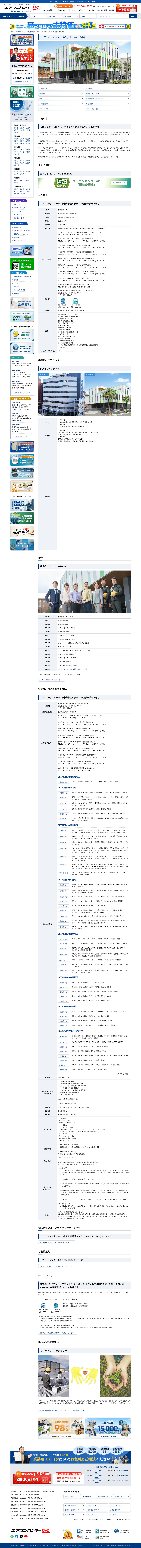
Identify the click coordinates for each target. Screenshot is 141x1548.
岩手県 (27, 128)
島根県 (22, 172)
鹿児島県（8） (63, 1065)
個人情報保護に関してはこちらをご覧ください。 (56, 1242)
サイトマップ (78, 1520)
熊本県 (22, 191)
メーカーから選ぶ (87, 1496)
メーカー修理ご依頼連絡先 (22, 276)
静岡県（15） (64, 910)
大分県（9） (64, 1042)
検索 (132, 16)
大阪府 (16, 163)
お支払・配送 (90, 10)
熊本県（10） (64, 1056)
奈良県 (22, 163)
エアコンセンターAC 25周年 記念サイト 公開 (72, 669)
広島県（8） (64, 992)
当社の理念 (89, 88)
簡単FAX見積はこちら (21, 81)
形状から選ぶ (69, 1496)
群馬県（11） (64, 842)
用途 (83, 16)
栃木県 (22, 150)
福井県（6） (64, 906)
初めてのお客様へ (48, 10)
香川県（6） (64, 1016)
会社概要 (111, 10)
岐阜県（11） (64, 927)
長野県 (16, 141)
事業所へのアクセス (92, 93)
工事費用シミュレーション (22, 237)
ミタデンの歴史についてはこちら (51, 680)
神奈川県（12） (64, 873)
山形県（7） (64, 809)
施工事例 (90, 1514)
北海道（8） (64, 782)
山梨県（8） (64, 916)
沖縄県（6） (64, 1070)
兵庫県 (27, 161)
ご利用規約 (89, 104)
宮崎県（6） (64, 1060)
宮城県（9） (64, 814)
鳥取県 (16, 172)
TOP (11, 32)
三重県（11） (64, 965)
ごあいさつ (43, 88)
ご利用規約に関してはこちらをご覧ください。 (55, 1266)
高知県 (16, 183)
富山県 (27, 139)
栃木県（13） (64, 836)
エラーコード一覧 (19, 241)
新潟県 (16, 139)
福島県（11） (64, 818)
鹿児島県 (16, 193)
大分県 (16, 191)
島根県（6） (64, 983)
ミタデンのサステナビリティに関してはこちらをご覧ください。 (61, 1410)
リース (16, 283)
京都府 (16, 161)
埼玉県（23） (64, 848)
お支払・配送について (72, 1510)
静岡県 (27, 143)
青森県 (22, 128)
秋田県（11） (64, 803)
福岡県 (16, 189)
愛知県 (22, 143)
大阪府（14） (64, 954)
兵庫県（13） (64, 971)
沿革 (40, 99)
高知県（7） (64, 1025)
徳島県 (27, 180)
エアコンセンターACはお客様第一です (28, 32)
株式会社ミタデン (123, 1520)
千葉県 (27, 152)
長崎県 (22, 189)
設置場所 (68, 16)
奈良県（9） (64, 944)
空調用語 (17, 293)
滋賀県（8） (64, 939)
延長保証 (17, 286)
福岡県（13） (64, 1036)
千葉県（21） (64, 857)
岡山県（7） (64, 996)
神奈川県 (16, 154)
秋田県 (16, 130)
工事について (62, 10)
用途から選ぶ (119, 1496)
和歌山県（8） (63, 960)
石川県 (22, 139)
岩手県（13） (64, 797)
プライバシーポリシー (94, 1520)
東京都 (22, 152)
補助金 (16, 280)
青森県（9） (64, 793)
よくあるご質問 (102, 10)
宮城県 (22, 130)
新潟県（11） (64, 885)
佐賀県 (27, 189)
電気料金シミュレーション (22, 234)
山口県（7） (64, 1001)
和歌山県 (16, 165)
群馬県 (16, 150)
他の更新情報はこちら (21, 393)
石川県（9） (64, 901)
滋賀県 (22, 161)
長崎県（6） (64, 1051)
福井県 (22, 141)
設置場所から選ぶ (104, 1496)
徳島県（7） (64, 1021)
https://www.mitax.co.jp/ (65, 351)
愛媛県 (22, 180)
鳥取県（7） (64, 987)
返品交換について (93, 1510)
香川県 (16, 180)
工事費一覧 (17, 227)
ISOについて (43, 109)
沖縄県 (23, 193)
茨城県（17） (64, 831)
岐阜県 (27, 141)
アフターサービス (76, 10)
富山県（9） (64, 897)
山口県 (22, 174)
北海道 (16, 128)
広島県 (16, 174)
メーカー (51, 16)
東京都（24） (64, 865)
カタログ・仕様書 (19, 290)
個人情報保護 (43, 104)
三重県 (27, 163)
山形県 (27, 130)
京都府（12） (64, 948)
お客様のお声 (69, 1514)
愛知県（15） (64, 921)
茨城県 (27, 150)
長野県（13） (64, 891)
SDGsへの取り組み (92, 109)
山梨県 (16, 143)
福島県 (16, 132)
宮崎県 (27, 191)
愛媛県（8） (64, 1012)
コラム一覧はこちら (21, 436)
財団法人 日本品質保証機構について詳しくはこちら (57, 1333)
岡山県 (27, 172)
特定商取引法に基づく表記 (94, 99)
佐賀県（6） (64, 1047)
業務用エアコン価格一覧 (22, 231)
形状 (33, 16)
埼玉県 (16, 152)
